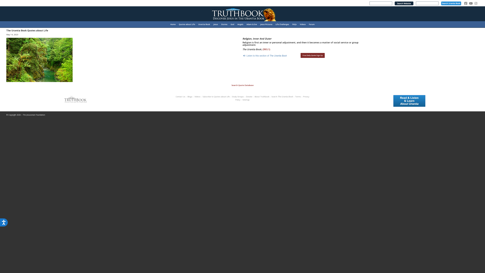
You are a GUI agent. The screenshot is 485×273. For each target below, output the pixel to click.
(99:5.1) (266, 49)
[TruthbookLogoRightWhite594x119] (242, 13)
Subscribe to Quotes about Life (216, 96)
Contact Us (180, 96)
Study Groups (238, 96)
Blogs (189, 96)
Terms (298, 96)
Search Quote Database (243, 85)
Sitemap (246, 99)
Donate (249, 96)
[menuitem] (173, 24)
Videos (197, 96)
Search (282, 96)
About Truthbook (261, 96)
